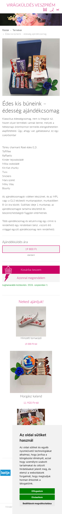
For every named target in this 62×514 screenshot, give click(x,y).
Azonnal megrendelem (31, 278)
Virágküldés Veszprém (31, 5)
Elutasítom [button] (37, 497)
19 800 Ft (31, 249)
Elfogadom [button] (37, 491)
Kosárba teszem (31, 270)
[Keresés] (51, 9)
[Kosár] (45, 9)
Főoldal (5, 30)
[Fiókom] (57, 9)
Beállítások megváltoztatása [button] (37, 503)
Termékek (17, 30)
